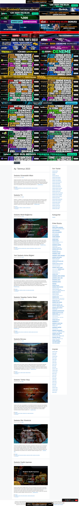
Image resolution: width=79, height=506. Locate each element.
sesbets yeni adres (61, 331)
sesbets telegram (56, 319)
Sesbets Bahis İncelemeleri (57, 199)
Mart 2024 (54, 376)
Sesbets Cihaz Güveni (56, 185)
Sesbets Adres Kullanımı (56, 200)
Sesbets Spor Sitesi (55, 208)
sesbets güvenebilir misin (56, 289)
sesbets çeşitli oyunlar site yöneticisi (20, 455)
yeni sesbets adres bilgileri (30, 290)
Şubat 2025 (54, 359)
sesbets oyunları (54, 306)
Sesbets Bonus (56, 251)
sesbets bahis (17, 290)
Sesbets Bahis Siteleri (56, 202)
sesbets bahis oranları (54, 246)
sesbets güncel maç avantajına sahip (20, 248)
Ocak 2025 (54, 360)
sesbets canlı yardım (54, 262)
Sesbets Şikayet (28, 372)
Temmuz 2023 (55, 389)
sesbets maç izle (55, 300)
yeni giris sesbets (56, 342)
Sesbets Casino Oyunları (18, 413)
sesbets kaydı (60, 295)
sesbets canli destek (58, 255)
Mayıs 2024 (54, 373)
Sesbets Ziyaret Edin (56, 205)
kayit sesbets (55, 234)
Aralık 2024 (54, 362)
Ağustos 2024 (54, 368)
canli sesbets (54, 228)
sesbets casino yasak (54, 269)
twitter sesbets (56, 340)
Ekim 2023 (54, 384)
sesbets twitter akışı (30, 413)
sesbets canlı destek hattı (57, 261)
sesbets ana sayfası (55, 243)
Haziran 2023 (54, 390)
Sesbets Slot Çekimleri (56, 178)
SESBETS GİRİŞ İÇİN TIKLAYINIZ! (39, 32)
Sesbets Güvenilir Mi (61, 290)
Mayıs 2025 (54, 357)
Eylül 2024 (54, 367)
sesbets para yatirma (60, 306)
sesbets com (61, 269)
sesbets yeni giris (56, 334)
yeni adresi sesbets (56, 341)
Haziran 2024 (54, 371)
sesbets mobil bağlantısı (30, 248)
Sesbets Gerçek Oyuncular (57, 188)
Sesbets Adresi (55, 240)
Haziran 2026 (54, 351)
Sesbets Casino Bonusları (57, 181)
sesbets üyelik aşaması (31, 495)
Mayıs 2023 (54, 392)
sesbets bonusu (17, 372)
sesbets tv (21, 207)
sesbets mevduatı (18, 495)
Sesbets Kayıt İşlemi (56, 197)
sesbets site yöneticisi (36, 455)
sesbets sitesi (55, 313)
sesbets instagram (55, 294)
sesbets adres (55, 239)
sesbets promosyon (58, 310)
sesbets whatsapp (57, 330)
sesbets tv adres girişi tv (27, 207)
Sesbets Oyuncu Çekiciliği (57, 194)
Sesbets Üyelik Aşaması (23, 462)
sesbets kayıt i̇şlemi (55, 298)
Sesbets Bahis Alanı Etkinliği (57, 192)
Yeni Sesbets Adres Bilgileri (24, 255)
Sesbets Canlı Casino (56, 258)
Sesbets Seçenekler (56, 203)
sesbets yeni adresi (23, 290)
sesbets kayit (55, 296)
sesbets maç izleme (57, 302)
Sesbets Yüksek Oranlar (56, 189)
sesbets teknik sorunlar (55, 318)
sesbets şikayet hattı (60, 338)
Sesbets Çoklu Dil (55, 175)
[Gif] (39, 77)
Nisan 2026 (54, 353)
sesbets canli (56, 253)
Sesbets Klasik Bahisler (56, 186)
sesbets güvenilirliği (54, 290)
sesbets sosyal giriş (61, 313)
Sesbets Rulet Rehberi (56, 177)
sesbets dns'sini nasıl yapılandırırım (56, 270)
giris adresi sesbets (60, 228)
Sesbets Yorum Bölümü (56, 180)
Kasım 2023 (54, 382)
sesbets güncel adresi (57, 286)
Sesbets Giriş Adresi (56, 282)
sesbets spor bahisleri (56, 314)
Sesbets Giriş (25, 413)
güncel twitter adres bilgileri (55, 233)
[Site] (19, 56)
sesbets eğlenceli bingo (55, 271)
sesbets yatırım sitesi (54, 331)
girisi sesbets (17, 207)
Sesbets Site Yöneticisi (22, 420)
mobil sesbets (56, 236)
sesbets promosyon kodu (57, 312)
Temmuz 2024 (55, 370)
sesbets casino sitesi (57, 267)
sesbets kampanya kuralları (55, 295)
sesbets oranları (22, 372)
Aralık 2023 (54, 381)
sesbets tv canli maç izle (56, 324)
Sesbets (16, 206)
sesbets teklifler (61, 317)
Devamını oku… (40, 184)
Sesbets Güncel (55, 285)
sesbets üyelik (61, 335)
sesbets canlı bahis (57, 257)
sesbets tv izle (54, 325)
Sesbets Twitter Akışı (22, 380)
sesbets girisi (55, 274)
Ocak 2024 (54, 379)
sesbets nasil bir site (57, 305)
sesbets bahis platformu (56, 247)
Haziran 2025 (54, 356)
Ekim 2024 (54, 365)
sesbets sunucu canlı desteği (55, 317)
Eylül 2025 (54, 354)
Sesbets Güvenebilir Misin (23, 175)
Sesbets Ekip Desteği (56, 183)
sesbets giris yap (57, 277)
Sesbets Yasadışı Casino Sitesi (25, 297)
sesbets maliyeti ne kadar (61, 299)
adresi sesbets (54, 225)
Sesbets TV (18, 195)
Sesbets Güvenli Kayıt (56, 191)
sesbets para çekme (57, 307)
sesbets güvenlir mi (56, 291)
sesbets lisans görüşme (55, 299)
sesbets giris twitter (29, 455)
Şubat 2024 (54, 378)
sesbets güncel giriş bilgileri (55, 288)
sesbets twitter (56, 327)
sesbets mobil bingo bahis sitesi (56, 303)
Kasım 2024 (54, 364)
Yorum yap (16, 208)
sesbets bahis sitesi (57, 249)
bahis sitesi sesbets (24, 495)
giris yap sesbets (57, 232)
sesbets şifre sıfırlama (55, 338)
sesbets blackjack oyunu (55, 250)
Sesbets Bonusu (20, 339)
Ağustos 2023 (54, 387)
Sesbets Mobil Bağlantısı (23, 215)
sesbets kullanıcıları (62, 298)
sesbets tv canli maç (37, 248)
